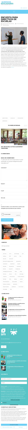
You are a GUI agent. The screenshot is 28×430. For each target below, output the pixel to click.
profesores (14, 286)
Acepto (5, 402)
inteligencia (17, 268)
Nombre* (3, 183)
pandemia (15, 284)
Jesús (16, 271)
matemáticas (12, 276)
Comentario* (4, 167)
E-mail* (2, 190)
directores (5, 118)
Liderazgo (4, 120)
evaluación (19, 266)
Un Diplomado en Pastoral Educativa (16, 309)
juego (21, 271)
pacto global (14, 281)
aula (23, 253)
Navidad (4, 279)
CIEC (10, 256)
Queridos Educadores (9, 23)
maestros (5, 276)
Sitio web (3, 197)
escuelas (13, 118)
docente (4, 258)
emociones (5, 263)
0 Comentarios (20, 23)
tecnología (5, 289)
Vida (11, 289)
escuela (18, 263)
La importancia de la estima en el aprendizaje (15, 298)
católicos (4, 256)
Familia (4, 268)
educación (11, 258)
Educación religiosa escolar (8, 261)
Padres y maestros (6, 284)
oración (21, 279)
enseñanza (12, 263)
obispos (15, 279)
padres (21, 281)
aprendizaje (16, 253)
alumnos (4, 253)
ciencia (15, 256)
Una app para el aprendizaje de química (17, 315)
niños (10, 279)
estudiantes (20, 118)
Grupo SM (11, 268)
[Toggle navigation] (14, 11)
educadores (18, 261)
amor (10, 253)
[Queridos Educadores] (13, 3)
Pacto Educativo (6, 281)
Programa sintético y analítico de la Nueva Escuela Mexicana (16, 304)
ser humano (21, 286)
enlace (12, 67)
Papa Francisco (6, 286)
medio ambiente (21, 276)
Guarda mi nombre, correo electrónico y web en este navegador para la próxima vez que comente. (12, 207)
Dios (20, 256)
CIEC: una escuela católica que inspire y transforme (12, 147)
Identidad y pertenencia (7, 144)
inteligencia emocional (7, 271)
